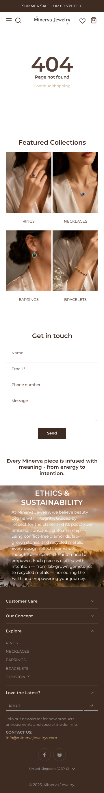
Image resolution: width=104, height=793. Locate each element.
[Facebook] (44, 754)
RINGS (12, 643)
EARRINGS (16, 660)
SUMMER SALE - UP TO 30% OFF (52, 6)
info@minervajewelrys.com (31, 738)
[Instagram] (59, 754)
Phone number (26, 385)
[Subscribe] (91, 705)
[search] (18, 20)
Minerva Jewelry (59, 785)
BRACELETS (17, 668)
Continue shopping (52, 86)
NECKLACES (17, 651)
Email (18, 369)
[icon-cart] (92, 20)
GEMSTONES (18, 677)
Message (20, 401)
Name (17, 353)
